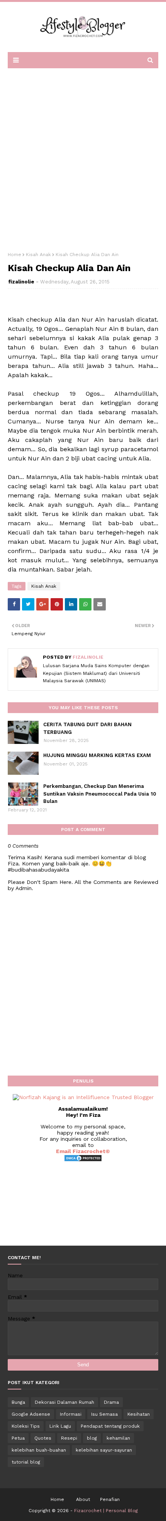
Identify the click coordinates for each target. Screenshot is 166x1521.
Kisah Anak (38, 254)
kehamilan (118, 1438)
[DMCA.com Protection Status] (83, 1160)
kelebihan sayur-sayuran (104, 1450)
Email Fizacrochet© (83, 1151)
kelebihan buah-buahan (39, 1450)
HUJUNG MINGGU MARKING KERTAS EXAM (97, 755)
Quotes (42, 1438)
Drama (111, 1402)
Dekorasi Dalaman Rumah (64, 1402)
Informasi (70, 1414)
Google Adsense (31, 1414)
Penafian (110, 1499)
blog (92, 1438)
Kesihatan (138, 1414)
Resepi (69, 1438)
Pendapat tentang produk (110, 1426)
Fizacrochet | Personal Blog (106, 1510)
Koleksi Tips (26, 1426)
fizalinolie (21, 282)
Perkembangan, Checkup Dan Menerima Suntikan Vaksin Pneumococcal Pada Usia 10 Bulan (99, 793)
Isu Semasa (104, 1414)
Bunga (18, 1402)
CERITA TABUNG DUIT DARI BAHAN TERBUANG (87, 728)
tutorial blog (26, 1462)
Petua (18, 1438)
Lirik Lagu (60, 1426)
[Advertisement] (83, 157)
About (83, 1499)
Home (14, 254)
